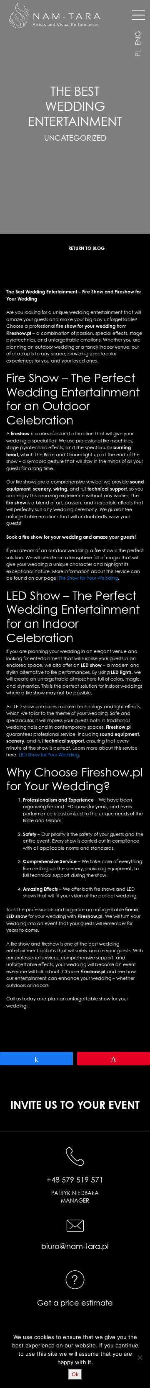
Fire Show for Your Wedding (88, 578)
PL (138, 53)
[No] (139, 1357)
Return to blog (86, 248)
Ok (75, 1374)
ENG (138, 38)
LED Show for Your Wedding (49, 755)
